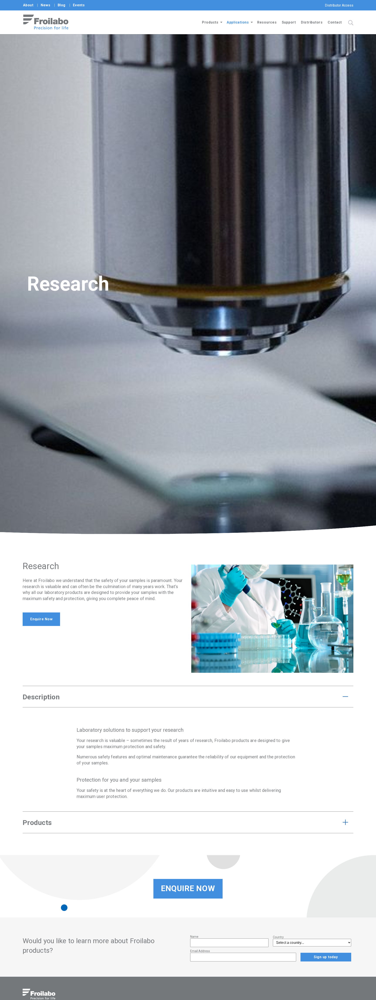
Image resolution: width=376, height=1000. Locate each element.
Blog (61, 5)
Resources (267, 22)
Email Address (200, 951)
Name (194, 936)
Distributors (312, 22)
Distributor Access (339, 5)
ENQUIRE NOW (188, 888)
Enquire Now (41, 619)
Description (41, 697)
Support (289, 22)
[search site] (350, 22)
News (45, 5)
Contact (335, 22)
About (28, 5)
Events (79, 5)
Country (278, 937)
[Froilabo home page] (45, 28)
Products (210, 22)
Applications (238, 22)
